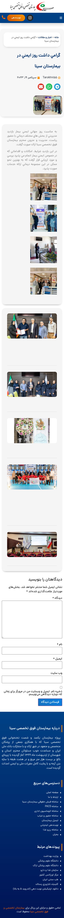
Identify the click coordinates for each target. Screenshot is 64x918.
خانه (56, 37)
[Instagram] (30, 18)
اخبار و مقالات (45, 37)
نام (59, 644)
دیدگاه (57, 598)
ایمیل (57, 659)
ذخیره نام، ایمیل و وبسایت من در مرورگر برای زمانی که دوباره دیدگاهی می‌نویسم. (33, 693)
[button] (57, 86)
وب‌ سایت (56, 673)
